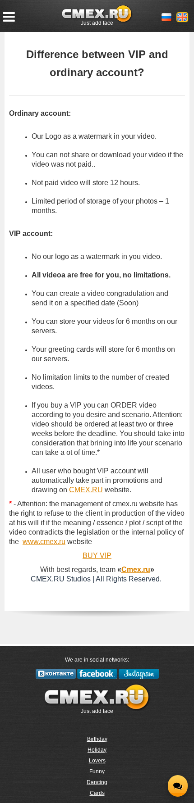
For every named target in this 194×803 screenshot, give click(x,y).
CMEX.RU (86, 490)
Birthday (97, 739)
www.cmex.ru (44, 541)
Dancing (97, 782)
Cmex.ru (135, 569)
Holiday (97, 750)
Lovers (97, 761)
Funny (97, 771)
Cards (97, 793)
